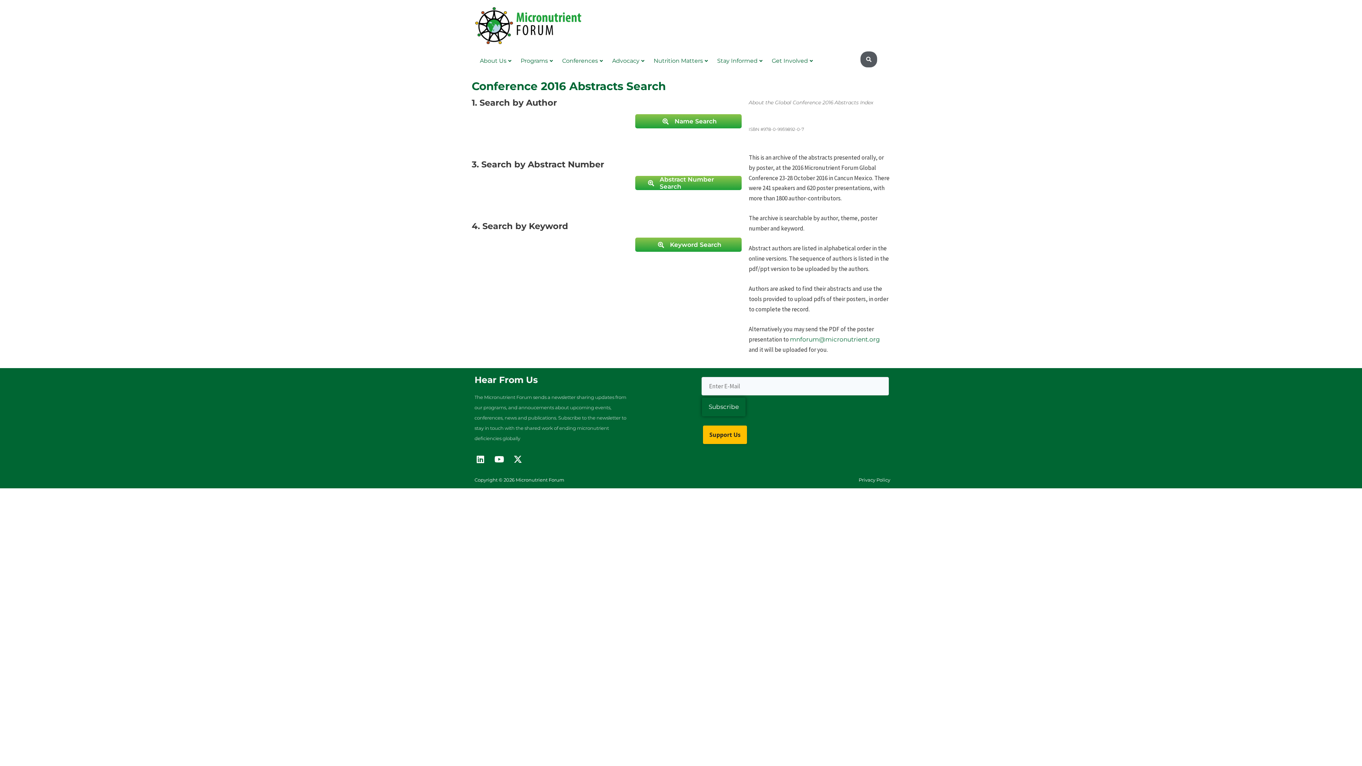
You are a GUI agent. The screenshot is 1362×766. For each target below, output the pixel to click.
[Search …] (868, 59)
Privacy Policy (874, 480)
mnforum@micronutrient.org (835, 339)
